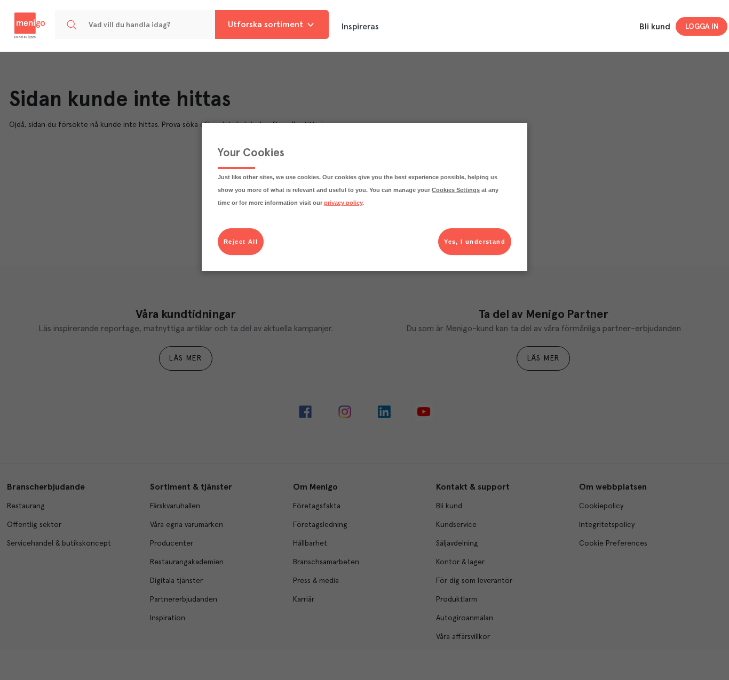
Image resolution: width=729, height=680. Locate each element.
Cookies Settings (456, 190)
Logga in (701, 26)
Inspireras (360, 26)
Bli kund (654, 26)
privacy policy (343, 202)
